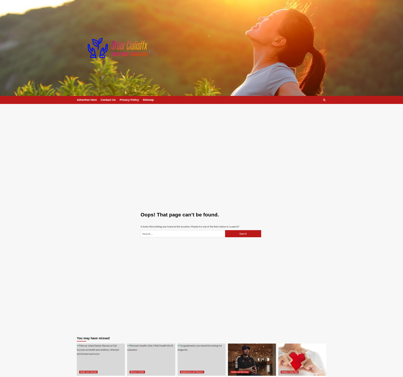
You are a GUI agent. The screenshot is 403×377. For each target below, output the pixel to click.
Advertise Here (87, 99)
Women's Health (137, 372)
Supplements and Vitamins (192, 372)
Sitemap (148, 99)
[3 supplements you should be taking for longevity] (202, 360)
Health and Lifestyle (88, 372)
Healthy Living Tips (290, 372)
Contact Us (108, 99)
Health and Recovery (239, 372)
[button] (324, 100)
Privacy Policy (129, 99)
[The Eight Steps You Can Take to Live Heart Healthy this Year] (302, 360)
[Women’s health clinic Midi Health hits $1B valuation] (151, 360)
